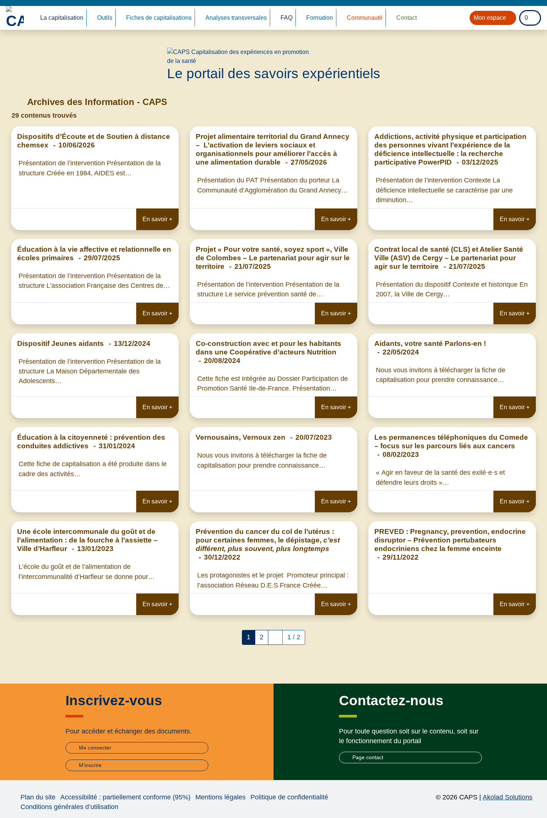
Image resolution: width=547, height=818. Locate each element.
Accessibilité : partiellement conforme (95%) (125, 797)
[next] (275, 637)
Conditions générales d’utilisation (69, 807)
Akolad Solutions (507, 797)
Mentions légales (220, 797)
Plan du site (37, 797)
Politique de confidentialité (289, 797)
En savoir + (157, 219)
